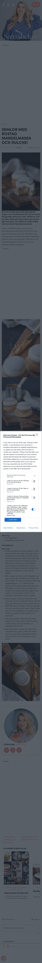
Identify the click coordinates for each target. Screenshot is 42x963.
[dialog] (21, 481)
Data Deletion (8, 528)
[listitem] (21, 475)
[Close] (38, 435)
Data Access (21, 528)
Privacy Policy (34, 528)
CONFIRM (13, 520)
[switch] (33, 481)
